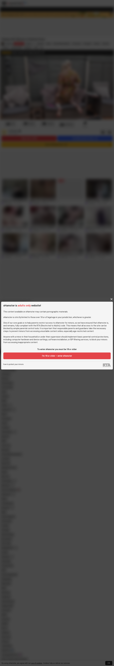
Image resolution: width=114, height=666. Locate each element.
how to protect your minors (13, 364)
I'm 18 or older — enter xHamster (57, 356)
